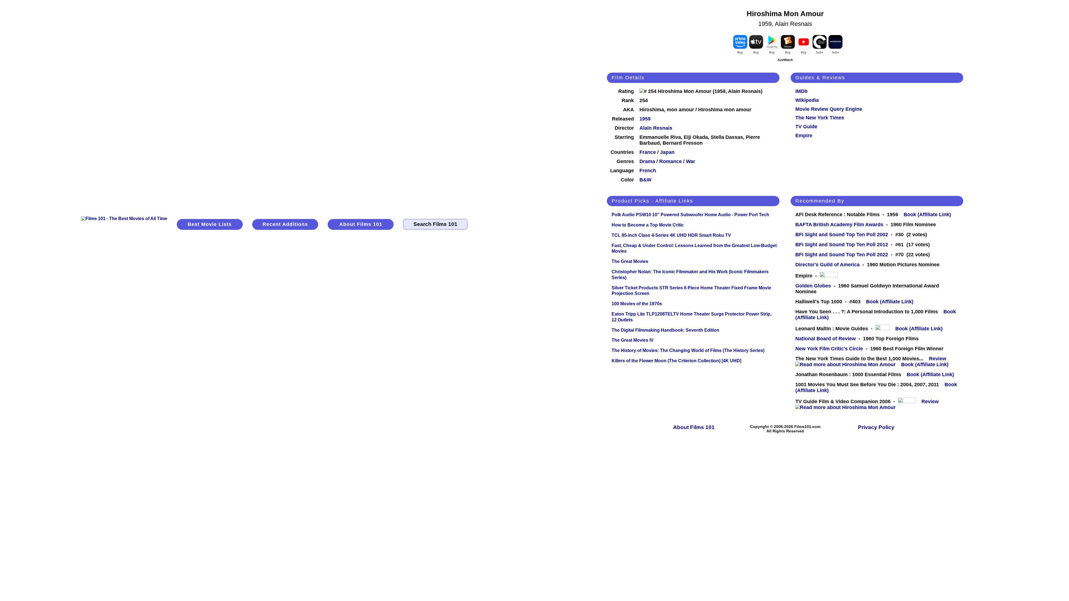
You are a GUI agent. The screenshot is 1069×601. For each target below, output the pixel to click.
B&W (645, 180)
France (647, 152)
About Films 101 (360, 224)
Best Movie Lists (210, 224)
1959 (645, 119)
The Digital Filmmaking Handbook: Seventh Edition (665, 330)
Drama (647, 161)
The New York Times (819, 117)
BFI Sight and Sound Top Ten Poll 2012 (841, 244)
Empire (803, 135)
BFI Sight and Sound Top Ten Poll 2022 (841, 254)
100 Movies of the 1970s (637, 303)
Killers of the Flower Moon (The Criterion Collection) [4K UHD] (676, 360)
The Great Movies (630, 261)
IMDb (801, 91)
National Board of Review (825, 338)
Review (939, 358)
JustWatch (785, 59)
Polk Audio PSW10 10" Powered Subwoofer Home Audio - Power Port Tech (690, 214)
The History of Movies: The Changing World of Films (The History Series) (688, 350)
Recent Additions (285, 224)
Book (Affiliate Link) (927, 214)
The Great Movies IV (633, 340)
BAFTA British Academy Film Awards (839, 224)
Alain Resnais (655, 128)
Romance (670, 161)
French (647, 170)
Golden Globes (813, 286)
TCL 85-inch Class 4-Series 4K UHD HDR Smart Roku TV (671, 235)
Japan (667, 152)
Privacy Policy (876, 427)
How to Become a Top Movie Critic (648, 225)
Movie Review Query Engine (828, 109)
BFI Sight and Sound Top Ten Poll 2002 (841, 234)
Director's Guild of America (827, 264)
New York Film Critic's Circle (829, 348)
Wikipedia (807, 100)
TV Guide (806, 126)
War (690, 161)
